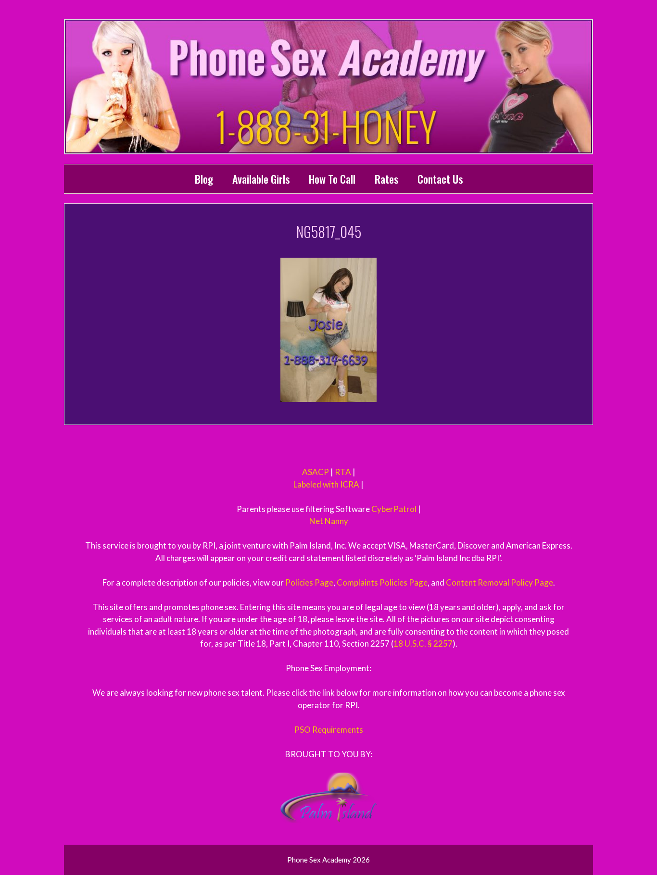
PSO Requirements (328, 730)
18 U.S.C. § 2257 (423, 643)
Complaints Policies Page (382, 582)
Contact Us (440, 179)
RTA (343, 472)
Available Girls (261, 179)
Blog (204, 179)
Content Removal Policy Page (499, 582)
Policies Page (309, 582)
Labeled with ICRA (326, 484)
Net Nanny (328, 521)
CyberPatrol (394, 509)
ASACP (315, 472)
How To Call (332, 179)
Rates (386, 179)
